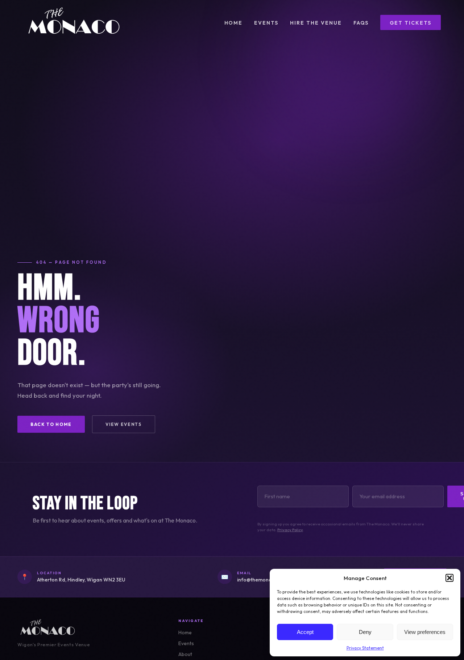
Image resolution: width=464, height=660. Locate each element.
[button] (449, 577)
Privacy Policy (290, 529)
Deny (365, 632)
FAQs (361, 23)
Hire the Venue (315, 23)
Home (233, 23)
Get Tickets (410, 23)
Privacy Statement (365, 648)
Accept (305, 632)
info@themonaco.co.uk (264, 579)
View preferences (425, 632)
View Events (123, 424)
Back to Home (51, 424)
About (185, 654)
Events (266, 23)
